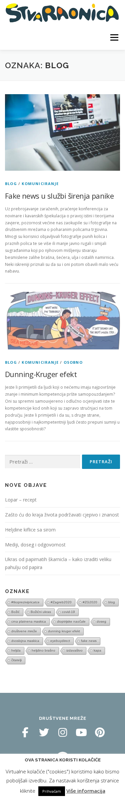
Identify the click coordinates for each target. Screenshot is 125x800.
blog (111, 602)
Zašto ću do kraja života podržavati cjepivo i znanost (62, 514)
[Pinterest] (100, 732)
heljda (16, 650)
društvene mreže (24, 631)
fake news (89, 641)
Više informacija (85, 790)
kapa (97, 650)
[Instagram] (63, 732)
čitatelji (16, 660)
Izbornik (114, 37)
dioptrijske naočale (71, 621)
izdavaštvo (74, 650)
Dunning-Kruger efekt (41, 374)
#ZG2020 (90, 602)
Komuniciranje (40, 183)
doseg (101, 621)
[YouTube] (81, 732)
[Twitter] (44, 732)
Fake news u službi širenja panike (59, 196)
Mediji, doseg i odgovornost (35, 544)
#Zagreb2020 (61, 602)
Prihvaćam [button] (51, 791)
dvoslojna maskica (25, 641)
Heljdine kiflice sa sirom (30, 529)
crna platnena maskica (28, 621)
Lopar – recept (21, 500)
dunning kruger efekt (64, 631)
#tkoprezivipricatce (25, 602)
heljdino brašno (43, 650)
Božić (15, 612)
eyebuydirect (60, 641)
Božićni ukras (41, 612)
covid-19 (68, 612)
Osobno (73, 362)
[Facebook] (25, 732)
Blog (11, 183)
